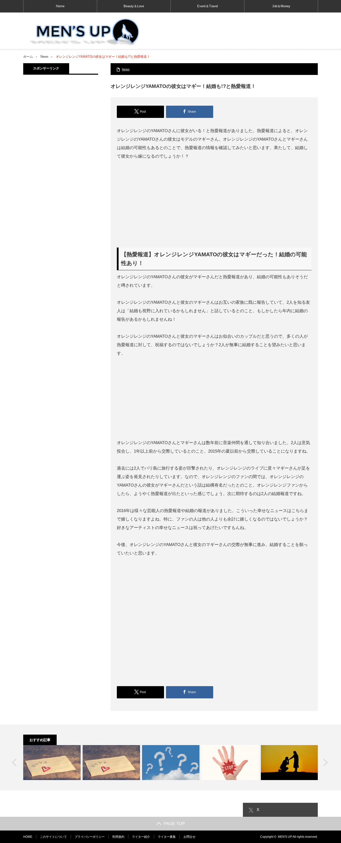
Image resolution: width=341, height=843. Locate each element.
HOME (27, 837)
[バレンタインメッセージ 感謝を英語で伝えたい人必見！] (52, 762)
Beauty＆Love (134, 6)
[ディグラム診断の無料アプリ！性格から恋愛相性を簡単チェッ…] (170, 762)
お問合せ (189, 837)
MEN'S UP (285, 837)
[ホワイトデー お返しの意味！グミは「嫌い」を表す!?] (230, 762)
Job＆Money (281, 6)
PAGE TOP (174, 823)
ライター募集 (167, 837)
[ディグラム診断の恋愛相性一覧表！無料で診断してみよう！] (289, 762)
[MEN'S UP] (82, 32)
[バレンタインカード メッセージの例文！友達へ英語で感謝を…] (111, 762)
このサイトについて (53, 837)
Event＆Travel (207, 6)
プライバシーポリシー (90, 837)
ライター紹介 (141, 837)
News (44, 56)
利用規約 (118, 837)
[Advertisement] (214, 204)
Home (60, 6)
